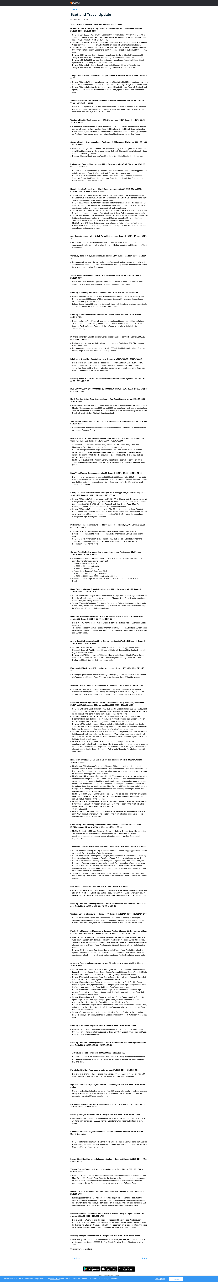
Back (74, 9)
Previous (76, 1258)
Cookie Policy (55, 1279)
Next (144, 1258)
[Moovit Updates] (109, 3)
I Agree (176, 1279)
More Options (160, 1279)
